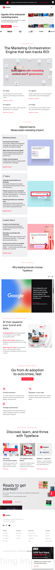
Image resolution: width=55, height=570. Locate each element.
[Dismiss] (51, 549)
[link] (27, 2)
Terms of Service (30, 551)
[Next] (52, 276)
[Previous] (49, 276)
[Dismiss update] (53, 2)
